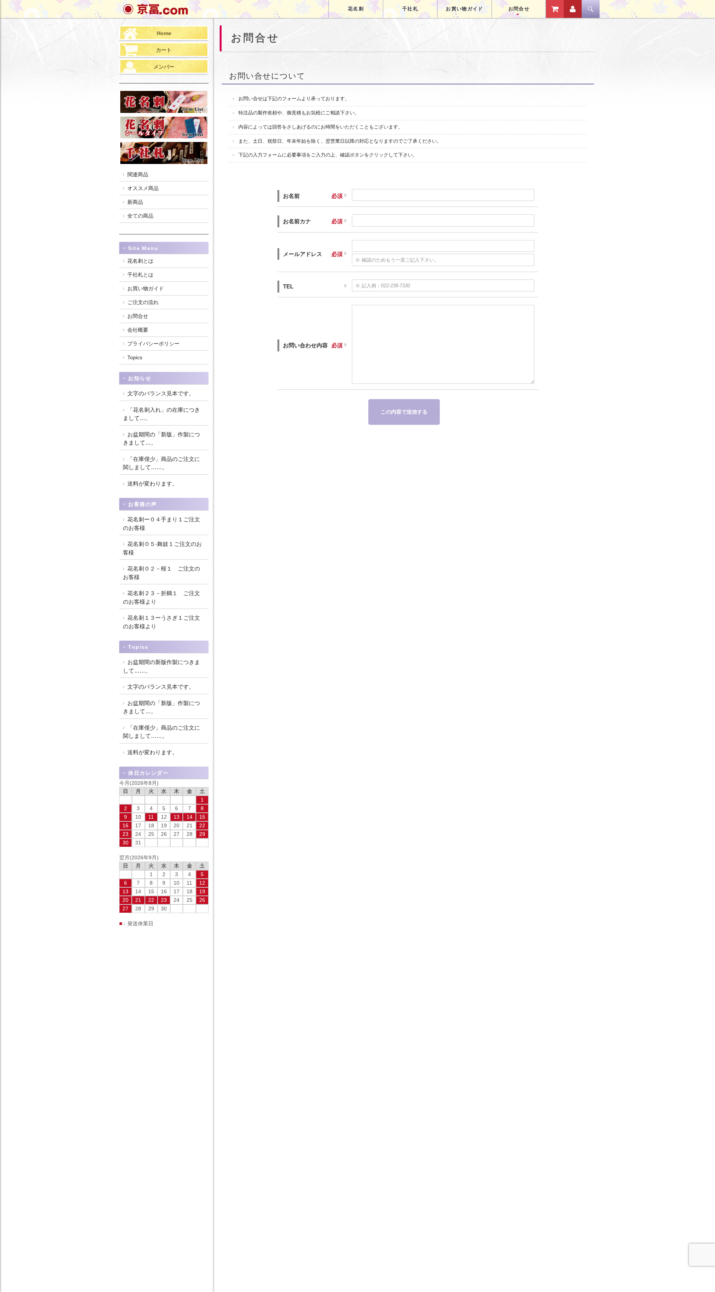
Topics (134, 357)
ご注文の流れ (143, 302)
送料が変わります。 (152, 483)
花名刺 (356, 9)
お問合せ (519, 9)
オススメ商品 (143, 188)
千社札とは (140, 275)
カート (164, 50)
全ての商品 (140, 216)
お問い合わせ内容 (305, 345)
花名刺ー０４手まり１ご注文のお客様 (161, 523)
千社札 (410, 9)
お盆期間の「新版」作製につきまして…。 (161, 438)
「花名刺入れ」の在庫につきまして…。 (161, 414)
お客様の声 (142, 504)
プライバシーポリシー (153, 344)
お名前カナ (297, 221)
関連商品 (137, 174)
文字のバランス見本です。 (160, 393)
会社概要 (137, 330)
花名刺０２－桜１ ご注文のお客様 (161, 572)
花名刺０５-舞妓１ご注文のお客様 (162, 548)
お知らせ (139, 378)
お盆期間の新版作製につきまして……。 (161, 666)
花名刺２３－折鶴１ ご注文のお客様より (161, 597)
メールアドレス (302, 254)
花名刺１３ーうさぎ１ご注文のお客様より (161, 622)
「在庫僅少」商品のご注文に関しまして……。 (161, 463)
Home (164, 33)
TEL (288, 286)
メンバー (163, 67)
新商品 (135, 202)
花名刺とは (140, 261)
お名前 (291, 196)
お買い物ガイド (464, 9)
